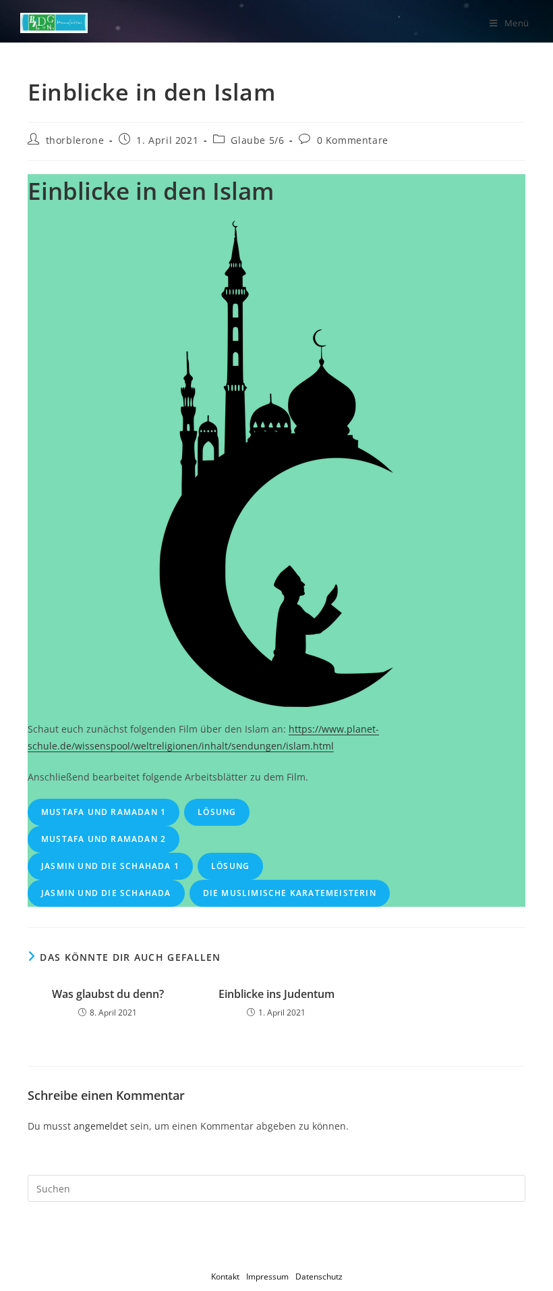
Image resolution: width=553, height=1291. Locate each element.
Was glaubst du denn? (108, 993)
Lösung (217, 812)
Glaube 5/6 (257, 140)
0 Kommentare (352, 140)
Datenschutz (319, 1276)
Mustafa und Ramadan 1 (103, 812)
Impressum (267, 1276)
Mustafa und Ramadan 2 (103, 839)
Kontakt (225, 1276)
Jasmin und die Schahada (106, 893)
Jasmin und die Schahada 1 (110, 866)
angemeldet (100, 1125)
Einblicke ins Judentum (276, 993)
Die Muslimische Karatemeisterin (289, 893)
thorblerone (75, 140)
